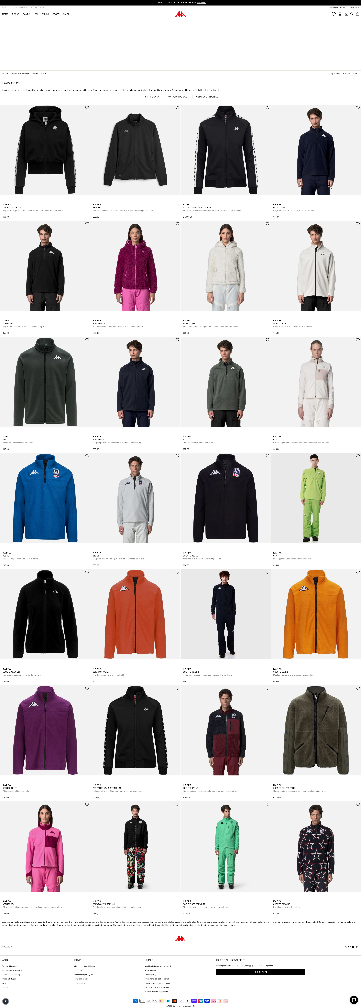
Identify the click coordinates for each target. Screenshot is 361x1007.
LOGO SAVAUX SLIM (22, 672)
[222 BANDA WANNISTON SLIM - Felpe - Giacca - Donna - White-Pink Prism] (194, 201)
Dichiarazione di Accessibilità (157, 988)
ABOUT (343, 8)
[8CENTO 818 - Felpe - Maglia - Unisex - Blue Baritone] (275, 201)
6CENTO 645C (118, 323)
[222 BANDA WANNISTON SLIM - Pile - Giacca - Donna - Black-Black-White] (198, 201)
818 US (22, 556)
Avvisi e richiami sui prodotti (156, 992)
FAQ (4, 983)
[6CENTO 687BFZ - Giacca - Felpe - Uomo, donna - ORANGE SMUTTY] (94, 666)
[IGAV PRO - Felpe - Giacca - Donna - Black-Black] (94, 201)
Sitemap (5, 988)
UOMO (5, 14)
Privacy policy (150, 970)
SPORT (56, 14)
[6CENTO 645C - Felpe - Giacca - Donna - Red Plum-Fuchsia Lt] (94, 317)
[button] (5, 1001)
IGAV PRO (123, 207)
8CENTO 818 (293, 207)
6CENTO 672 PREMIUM (118, 904)
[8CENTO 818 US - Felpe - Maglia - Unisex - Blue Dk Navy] (9, 550)
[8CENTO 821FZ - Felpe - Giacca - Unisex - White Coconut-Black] (275, 317)
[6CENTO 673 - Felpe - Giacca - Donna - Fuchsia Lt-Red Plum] (279, 433)
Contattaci (78, 970)
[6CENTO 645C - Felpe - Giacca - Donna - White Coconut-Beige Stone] (99, 317)
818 (292, 556)
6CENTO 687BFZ (108, 672)
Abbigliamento (20, 74)
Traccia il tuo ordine (10, 966)
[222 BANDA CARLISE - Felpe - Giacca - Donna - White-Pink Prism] (9, 201)
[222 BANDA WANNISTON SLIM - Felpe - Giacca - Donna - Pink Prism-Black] (189, 201)
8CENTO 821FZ (292, 323)
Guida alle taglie (9, 979)
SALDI (66, 14)
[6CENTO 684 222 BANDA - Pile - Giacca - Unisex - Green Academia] (275, 782)
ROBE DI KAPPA (37, 8)
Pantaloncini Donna (206, 97)
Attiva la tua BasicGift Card (84, 966)
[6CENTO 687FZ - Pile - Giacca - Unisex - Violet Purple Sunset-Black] (279, 666)
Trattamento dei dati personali (157, 979)
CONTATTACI (353, 8)
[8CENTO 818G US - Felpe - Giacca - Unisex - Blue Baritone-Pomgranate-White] (275, 898)
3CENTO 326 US (211, 788)
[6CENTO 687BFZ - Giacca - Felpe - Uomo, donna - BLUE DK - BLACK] (99, 666)
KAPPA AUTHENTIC (19, 8)
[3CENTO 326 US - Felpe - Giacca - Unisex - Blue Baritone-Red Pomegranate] (185, 782)
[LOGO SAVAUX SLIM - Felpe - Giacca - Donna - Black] (4, 666)
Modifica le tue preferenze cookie (158, 966)
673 (301, 440)
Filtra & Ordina (350, 73)
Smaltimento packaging (83, 975)
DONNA (15, 14)
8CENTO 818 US (202, 556)
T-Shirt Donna (151, 97)
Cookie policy (150, 975)
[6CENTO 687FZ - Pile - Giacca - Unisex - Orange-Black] (275, 666)
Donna (6, 74)
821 (198, 440)
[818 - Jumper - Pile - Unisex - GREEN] (284, 201)
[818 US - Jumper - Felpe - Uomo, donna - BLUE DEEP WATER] (4, 550)
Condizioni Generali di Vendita (157, 983)
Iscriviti (260, 972)
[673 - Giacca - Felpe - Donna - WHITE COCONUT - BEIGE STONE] (275, 433)
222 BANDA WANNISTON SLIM (212, 207)
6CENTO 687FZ (294, 672)
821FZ (18, 440)
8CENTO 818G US (287, 904)
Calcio (45, 14)
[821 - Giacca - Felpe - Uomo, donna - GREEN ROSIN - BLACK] (185, 433)
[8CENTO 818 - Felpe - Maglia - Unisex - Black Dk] (279, 201)
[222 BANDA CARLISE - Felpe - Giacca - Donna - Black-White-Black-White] (4, 201)
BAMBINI (27, 14)
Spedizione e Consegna (12, 975)
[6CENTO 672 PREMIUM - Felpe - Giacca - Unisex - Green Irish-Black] (99, 898)
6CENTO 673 (32, 904)
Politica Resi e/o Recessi (12, 970)
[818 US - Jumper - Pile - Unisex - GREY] (13, 550)
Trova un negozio (81, 979)
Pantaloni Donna (177, 97)
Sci (36, 14)
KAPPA (5, 8)
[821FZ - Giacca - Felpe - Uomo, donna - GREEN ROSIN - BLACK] (279, 317)
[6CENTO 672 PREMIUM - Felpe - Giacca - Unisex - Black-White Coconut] (94, 898)
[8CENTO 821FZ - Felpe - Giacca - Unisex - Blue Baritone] (284, 317)
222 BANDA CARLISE (33, 207)
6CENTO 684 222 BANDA (299, 788)
